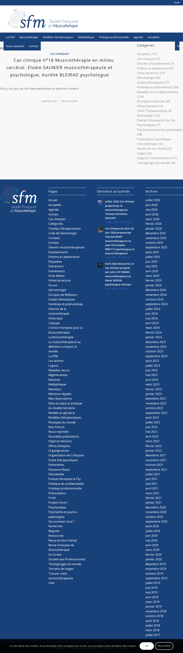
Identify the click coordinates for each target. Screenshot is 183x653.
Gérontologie (146, 78)
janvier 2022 (153, 451)
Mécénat (54, 380)
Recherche (55, 526)
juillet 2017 (152, 635)
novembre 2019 (155, 569)
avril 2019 (151, 597)
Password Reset (59, 470)
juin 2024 (151, 313)
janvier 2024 (153, 337)
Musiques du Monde (150, 101)
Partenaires (56, 465)
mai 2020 (151, 540)
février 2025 (153, 280)
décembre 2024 (155, 290)
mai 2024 (151, 318)
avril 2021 (151, 488)
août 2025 (152, 252)
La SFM (53, 356)
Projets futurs (57, 502)
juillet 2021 (152, 474)
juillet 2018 (152, 625)
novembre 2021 (155, 460)
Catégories (55, 224)
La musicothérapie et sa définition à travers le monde (64, 346)
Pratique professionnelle (65, 488)
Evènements (56, 271)
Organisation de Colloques (66, 455)
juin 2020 (151, 536)
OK (146, 645)
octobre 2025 (154, 243)
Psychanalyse (146, 125)
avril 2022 (151, 436)
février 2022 (153, 446)
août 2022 (152, 417)
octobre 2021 (154, 465)
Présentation (57, 493)
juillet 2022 (152, 422)
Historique (55, 318)
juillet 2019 (152, 583)
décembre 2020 (155, 507)
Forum (52, 285)
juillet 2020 (152, 531)
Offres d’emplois (59, 446)
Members (54, 389)
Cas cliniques (59, 53)
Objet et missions (60, 441)
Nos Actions (56, 427)
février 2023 (153, 389)
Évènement (55, 266)
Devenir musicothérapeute (66, 247)
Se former (55, 555)
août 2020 (152, 526)
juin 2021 (151, 479)
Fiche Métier (56, 276)
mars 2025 (152, 276)
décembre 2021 (155, 455)
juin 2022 (151, 427)
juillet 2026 (152, 200)
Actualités (143, 54)
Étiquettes (55, 262)
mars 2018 (152, 630)
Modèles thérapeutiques (64, 417)
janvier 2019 (153, 606)
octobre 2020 (154, 517)
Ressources (56, 536)
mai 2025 (151, 266)
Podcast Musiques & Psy (153, 120)
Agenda (53, 210)
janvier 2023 (153, 394)
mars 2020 (152, 550)
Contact (53, 243)
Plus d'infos (164, 645)
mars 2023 (152, 384)
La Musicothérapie (60, 337)
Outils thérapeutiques (63, 460)
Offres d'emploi (147, 106)
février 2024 (153, 332)
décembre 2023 (155, 342)
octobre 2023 (154, 351)
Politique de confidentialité (66, 484)
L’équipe (54, 323)
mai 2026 (151, 210)
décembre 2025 (155, 233)
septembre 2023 (156, 356)
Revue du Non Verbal (62, 540)
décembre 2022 (155, 398)
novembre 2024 (155, 295)
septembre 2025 (156, 247)
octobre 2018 (154, 616)
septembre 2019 (156, 578)
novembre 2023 (155, 347)
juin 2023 (151, 370)
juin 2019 (151, 588)
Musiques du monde (62, 422)
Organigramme (58, 451)
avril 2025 (151, 271)
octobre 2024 (154, 299)
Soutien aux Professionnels (66, 559)
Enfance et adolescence (152, 68)
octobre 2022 (154, 408)
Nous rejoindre (58, 432)
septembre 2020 (156, 521)
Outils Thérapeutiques (152, 111)
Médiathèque (57, 384)
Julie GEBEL (71, 101)
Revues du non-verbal (151, 148)
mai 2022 (151, 432)
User (51, 583)
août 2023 (152, 361)
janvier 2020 (153, 559)
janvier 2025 (153, 285)
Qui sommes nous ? (61, 521)
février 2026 (153, 224)
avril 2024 (151, 323)
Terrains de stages (61, 569)
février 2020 (153, 555)
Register (54, 531)
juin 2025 (151, 262)
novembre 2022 (155, 403)
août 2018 (152, 621)
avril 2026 (151, 214)
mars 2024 (152, 328)
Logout (53, 366)
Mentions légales (59, 394)
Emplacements (58, 252)
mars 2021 (152, 493)
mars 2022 (152, 441)
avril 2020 (151, 545)
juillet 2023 (152, 366)
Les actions (55, 361)
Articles (53, 214)
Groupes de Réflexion (62, 295)
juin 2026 (151, 205)
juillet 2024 (152, 309)
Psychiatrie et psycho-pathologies (159, 130)
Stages (141, 153)
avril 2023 (151, 380)
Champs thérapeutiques (64, 228)
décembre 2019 (155, 564)
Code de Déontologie (62, 233)
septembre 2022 (156, 413)
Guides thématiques (150, 82)
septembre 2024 (156, 304)
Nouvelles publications (63, 436)
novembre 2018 (155, 611)
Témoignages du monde (153, 163)
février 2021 (153, 498)
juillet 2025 (152, 257)
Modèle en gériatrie (61, 413)
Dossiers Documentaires (153, 63)
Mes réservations (60, 398)
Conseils (54, 238)
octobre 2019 (154, 574)
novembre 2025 (155, 238)
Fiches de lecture (148, 73)
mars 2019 (152, 602)
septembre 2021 (156, 470)
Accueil (53, 200)
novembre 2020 (155, 512)
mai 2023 (151, 375)
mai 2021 (151, 484)
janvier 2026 (153, 228)
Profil (176, 2)
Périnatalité (144, 116)
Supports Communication (154, 158)
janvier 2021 (153, 502)
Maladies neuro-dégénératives (157, 92)
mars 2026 (152, 219)
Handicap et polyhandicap (154, 87)
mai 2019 (151, 592)
